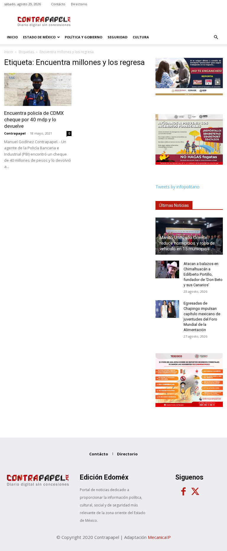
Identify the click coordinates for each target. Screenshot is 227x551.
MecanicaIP (159, 537)
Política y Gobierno (83, 37)
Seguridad (117, 37)
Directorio (79, 4)
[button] (216, 37)
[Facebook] (183, 491)
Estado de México (39, 37)
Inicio (12, 37)
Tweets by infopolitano (177, 186)
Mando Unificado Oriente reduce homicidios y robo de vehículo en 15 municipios (187, 243)
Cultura (141, 37)
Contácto (58, 4)
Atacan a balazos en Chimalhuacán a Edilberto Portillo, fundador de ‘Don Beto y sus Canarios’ (203, 274)
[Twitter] (195, 491)
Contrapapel (15, 133)
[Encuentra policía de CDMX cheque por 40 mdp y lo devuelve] (38, 89)
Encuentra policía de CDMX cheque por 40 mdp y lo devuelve (34, 119)
